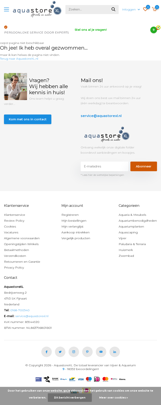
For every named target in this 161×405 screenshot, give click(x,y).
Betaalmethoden (16, 250)
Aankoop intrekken (75, 232)
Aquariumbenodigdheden (138, 220)
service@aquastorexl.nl (101, 116)
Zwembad (126, 256)
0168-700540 (20, 310)
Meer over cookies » (113, 397)
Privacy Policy (14, 267)
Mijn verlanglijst (72, 226)
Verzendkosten (15, 256)
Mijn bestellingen (73, 220)
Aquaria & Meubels (132, 215)
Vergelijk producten (75, 238)
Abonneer (143, 166)
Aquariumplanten (131, 226)
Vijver (122, 238)
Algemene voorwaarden (22, 238)
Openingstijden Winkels (21, 244)
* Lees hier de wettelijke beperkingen (102, 174)
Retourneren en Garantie (22, 262)
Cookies (10, 226)
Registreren (70, 215)
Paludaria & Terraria (132, 244)
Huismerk (126, 250)
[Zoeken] (113, 9)
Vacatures (11, 232)
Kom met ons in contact (28, 119)
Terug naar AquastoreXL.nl (19, 58)
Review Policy (14, 220)
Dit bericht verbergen (70, 397)
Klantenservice (14, 215)
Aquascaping (128, 232)
